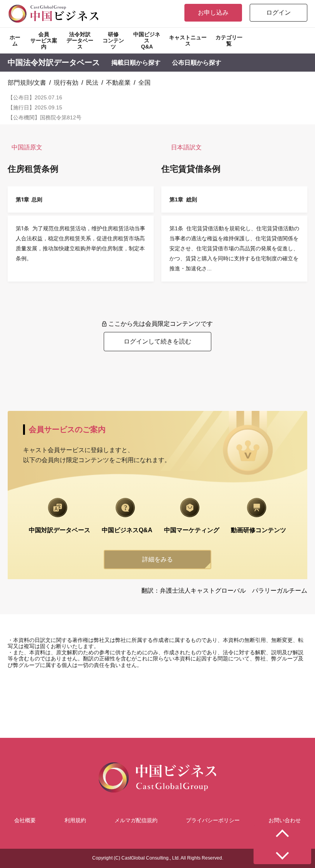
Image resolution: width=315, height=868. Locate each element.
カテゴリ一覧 (229, 40)
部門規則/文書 (27, 82)
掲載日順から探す (136, 62)
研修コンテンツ (113, 40)
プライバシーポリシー (213, 820)
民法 (92, 82)
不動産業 (118, 82)
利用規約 (75, 820)
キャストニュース (188, 40)
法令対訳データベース (79, 40)
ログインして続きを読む (157, 341)
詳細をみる (157, 559)
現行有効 (66, 82)
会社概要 (25, 820)
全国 (144, 82)
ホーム (15, 40)
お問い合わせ (285, 820)
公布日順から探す (196, 62)
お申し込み (213, 12)
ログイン (278, 12)
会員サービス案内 (43, 40)
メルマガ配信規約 (136, 820)
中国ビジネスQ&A (146, 40)
